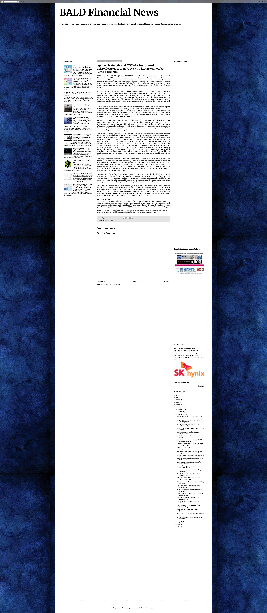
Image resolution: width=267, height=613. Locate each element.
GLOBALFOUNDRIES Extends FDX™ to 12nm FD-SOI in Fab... (189, 478)
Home (134, 281)
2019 (177, 397)
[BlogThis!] (126, 218)
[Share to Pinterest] (132, 218)
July (179, 524)
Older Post (166, 281)
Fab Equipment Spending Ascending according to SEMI (188, 474)
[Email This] (124, 218)
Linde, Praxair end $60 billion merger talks (190, 455)
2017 (177, 402)
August (180, 522)
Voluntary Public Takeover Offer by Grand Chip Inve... (190, 452)
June (179, 526)
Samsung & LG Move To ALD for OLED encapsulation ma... (189, 417)
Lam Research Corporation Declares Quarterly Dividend (188, 510)
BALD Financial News (109, 12)
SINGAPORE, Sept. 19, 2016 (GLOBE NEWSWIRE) (115, 76)
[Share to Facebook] (130, 218)
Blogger (151, 608)
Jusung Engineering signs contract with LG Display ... (190, 428)
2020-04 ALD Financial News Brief (82, 161)
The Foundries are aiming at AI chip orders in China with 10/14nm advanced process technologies (77, 94)
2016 (177, 405)
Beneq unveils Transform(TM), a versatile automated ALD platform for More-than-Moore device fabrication (82, 137)
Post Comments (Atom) (112, 284)
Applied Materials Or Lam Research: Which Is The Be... (190, 517)
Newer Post (101, 281)
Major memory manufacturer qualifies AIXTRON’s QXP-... (189, 462)
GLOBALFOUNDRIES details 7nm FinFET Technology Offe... (190, 444)
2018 (177, 400)
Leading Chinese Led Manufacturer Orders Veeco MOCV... (190, 458)
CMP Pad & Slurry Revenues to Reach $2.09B (188, 448)
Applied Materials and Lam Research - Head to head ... (189, 486)
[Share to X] (128, 218)
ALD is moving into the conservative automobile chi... (188, 502)
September (181, 414)
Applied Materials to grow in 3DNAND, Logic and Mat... (189, 424)
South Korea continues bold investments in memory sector (186, 350)
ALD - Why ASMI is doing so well (82, 105)
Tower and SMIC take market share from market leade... (190, 494)
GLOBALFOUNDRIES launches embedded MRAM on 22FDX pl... (190, 440)
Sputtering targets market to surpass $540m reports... (188, 432)
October (180, 412)
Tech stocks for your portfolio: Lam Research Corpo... (188, 506)
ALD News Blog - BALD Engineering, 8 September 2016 (189, 470)
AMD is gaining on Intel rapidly (82, 173)
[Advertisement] (125, 42)
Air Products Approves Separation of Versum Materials (188, 466)
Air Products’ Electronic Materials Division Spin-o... (190, 513)
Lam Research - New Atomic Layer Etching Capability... (190, 482)
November (181, 409)
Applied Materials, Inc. (145, 76)
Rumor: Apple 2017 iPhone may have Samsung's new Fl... (188, 421)
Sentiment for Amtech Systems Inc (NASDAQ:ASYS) (188, 498)
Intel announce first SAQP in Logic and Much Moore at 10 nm (83, 149)
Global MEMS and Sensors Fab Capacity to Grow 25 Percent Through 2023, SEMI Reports (82, 186)
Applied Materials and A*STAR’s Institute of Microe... (190, 436)
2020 (177, 395)
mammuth (137, 608)
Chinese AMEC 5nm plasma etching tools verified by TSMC (82, 66)
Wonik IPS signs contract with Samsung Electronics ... (189, 490)
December (181, 407)
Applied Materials (108, 220)
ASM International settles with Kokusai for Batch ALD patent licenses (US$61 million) (82, 80)
